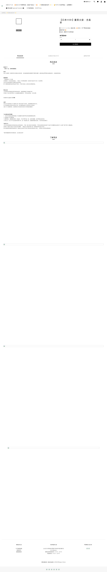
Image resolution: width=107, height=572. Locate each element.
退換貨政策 (19, 552)
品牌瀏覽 (69, 5)
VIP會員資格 (30, 8)
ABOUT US (9, 5)
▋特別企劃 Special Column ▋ (15, 8)
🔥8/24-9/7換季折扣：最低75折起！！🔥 (26, 5)
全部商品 (4, 12)
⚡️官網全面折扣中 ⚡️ (45, 5)
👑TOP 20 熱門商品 (59, 5)
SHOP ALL (38, 8)
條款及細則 (51, 562)
